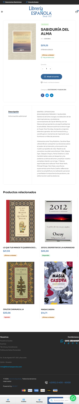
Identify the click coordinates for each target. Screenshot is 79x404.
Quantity (43, 64)
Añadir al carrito (53, 77)
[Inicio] (8, 400)
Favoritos (39, 402)
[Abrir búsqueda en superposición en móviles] (60, 400)
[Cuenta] (24, 400)
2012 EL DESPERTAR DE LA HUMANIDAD (58, 248)
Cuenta (23, 401)
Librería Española (15, 379)
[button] (73, 398)
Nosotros (4, 337)
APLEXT (14, 386)
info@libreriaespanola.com (11, 367)
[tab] (17, 112)
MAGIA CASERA (47, 309)
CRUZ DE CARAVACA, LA (13, 309)
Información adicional (17, 116)
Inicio (8, 401)
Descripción (13, 112)
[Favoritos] (39, 400)
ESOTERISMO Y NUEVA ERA (57, 90)
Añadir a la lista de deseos (51, 82)
